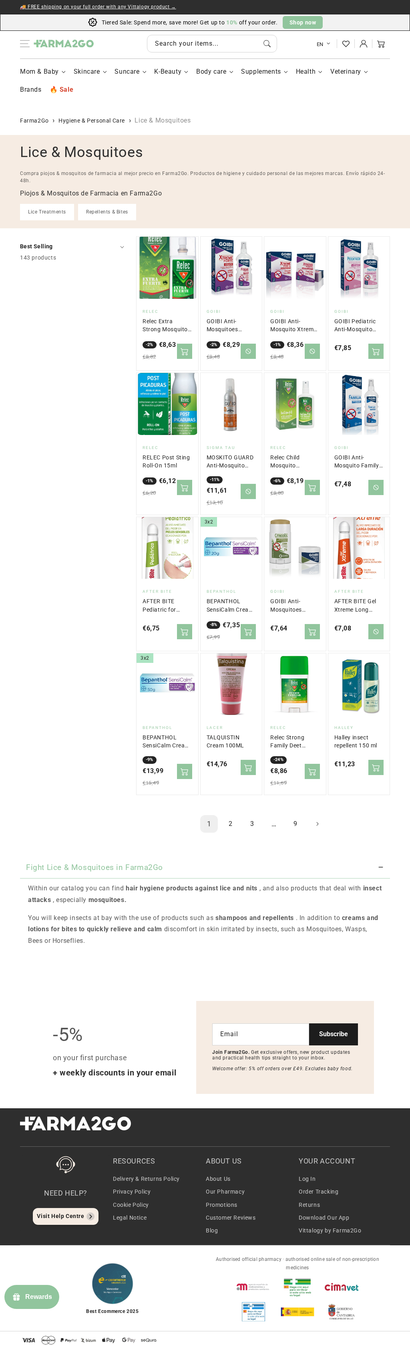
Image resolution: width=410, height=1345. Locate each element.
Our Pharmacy (225, 1191)
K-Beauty (167, 71)
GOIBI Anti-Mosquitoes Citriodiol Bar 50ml (287, 606)
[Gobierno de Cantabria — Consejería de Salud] (341, 1311)
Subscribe (333, 1034)
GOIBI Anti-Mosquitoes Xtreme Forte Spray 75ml (224, 326)
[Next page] (317, 824)
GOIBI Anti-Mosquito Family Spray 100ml (356, 462)
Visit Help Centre (60, 1216)
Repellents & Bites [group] (107, 212)
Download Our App (324, 1217)
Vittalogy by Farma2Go (330, 1230)
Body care (211, 71)
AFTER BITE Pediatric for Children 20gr (161, 606)
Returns (309, 1205)
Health (306, 71)
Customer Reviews (231, 1217)
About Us (218, 1179)
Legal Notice (130, 1217)
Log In (307, 1179)
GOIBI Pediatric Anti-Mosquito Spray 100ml (355, 326)
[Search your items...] (267, 43)
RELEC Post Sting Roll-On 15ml (166, 461)
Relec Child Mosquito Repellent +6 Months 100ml (289, 462)
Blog (212, 1230)
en (320, 44)
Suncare (127, 71)
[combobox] (212, 43)
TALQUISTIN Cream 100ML (226, 741)
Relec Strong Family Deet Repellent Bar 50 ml (292, 742)
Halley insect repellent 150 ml (356, 741)
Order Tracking (318, 1191)
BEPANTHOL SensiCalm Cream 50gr (166, 742)
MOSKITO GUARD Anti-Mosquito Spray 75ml (230, 462)
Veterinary (345, 71)
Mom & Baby (39, 71)
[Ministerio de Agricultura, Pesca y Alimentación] (297, 1311)
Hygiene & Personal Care (91, 120)
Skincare (87, 71)
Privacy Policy (132, 1191)
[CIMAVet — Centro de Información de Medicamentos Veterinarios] (341, 1287)
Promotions (221, 1205)
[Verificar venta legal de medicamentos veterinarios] (253, 1311)
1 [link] (209, 823)
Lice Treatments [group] (47, 212)
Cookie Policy (131, 1205)
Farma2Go (34, 120)
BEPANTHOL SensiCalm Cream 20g (230, 606)
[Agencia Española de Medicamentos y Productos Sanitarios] (253, 1287)
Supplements (261, 71)
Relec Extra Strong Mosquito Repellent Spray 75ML (165, 326)
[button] (381, 43)
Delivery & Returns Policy (146, 1179)
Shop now (302, 22)
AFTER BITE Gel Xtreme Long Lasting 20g (355, 606)
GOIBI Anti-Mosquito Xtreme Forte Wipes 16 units (293, 326)
